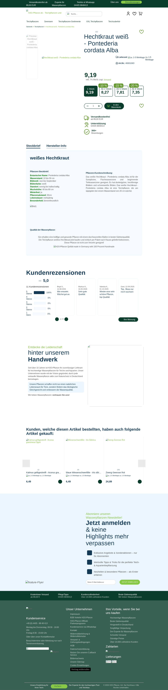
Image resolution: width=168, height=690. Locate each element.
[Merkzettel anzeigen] (134, 13)
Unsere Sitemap (77, 662)
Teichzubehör (114, 21)
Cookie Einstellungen (79, 665)
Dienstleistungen (132, 2)
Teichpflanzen (32, 21)
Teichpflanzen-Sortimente (69, 21)
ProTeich (57, 686)
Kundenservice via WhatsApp (83, 627)
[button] (33, 33)
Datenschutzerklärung (79, 649)
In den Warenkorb (116, 106)
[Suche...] (68, 14)
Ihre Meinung (129, 319)
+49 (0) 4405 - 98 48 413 (37, 623)
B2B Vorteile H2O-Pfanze (81, 617)
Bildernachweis (77, 658)
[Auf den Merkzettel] (28, 441)
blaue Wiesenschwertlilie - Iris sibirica (84, 472)
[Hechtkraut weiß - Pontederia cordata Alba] (61, 57)
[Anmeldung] (128, 13)
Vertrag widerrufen (80, 669)
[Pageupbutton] (161, 686)
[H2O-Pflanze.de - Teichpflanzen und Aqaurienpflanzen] (44, 13)
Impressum (75, 614)
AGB (72, 646)
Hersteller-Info (56, 145)
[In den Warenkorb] (60, 482)
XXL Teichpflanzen (94, 21)
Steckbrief (33, 145)
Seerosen (48, 21)
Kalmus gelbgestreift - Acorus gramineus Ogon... (44, 472)
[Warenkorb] (140, 13)
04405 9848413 (81, 5)
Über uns (114, 2)
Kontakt (73, 630)
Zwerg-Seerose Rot (115, 472)
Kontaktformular (48, 637)
